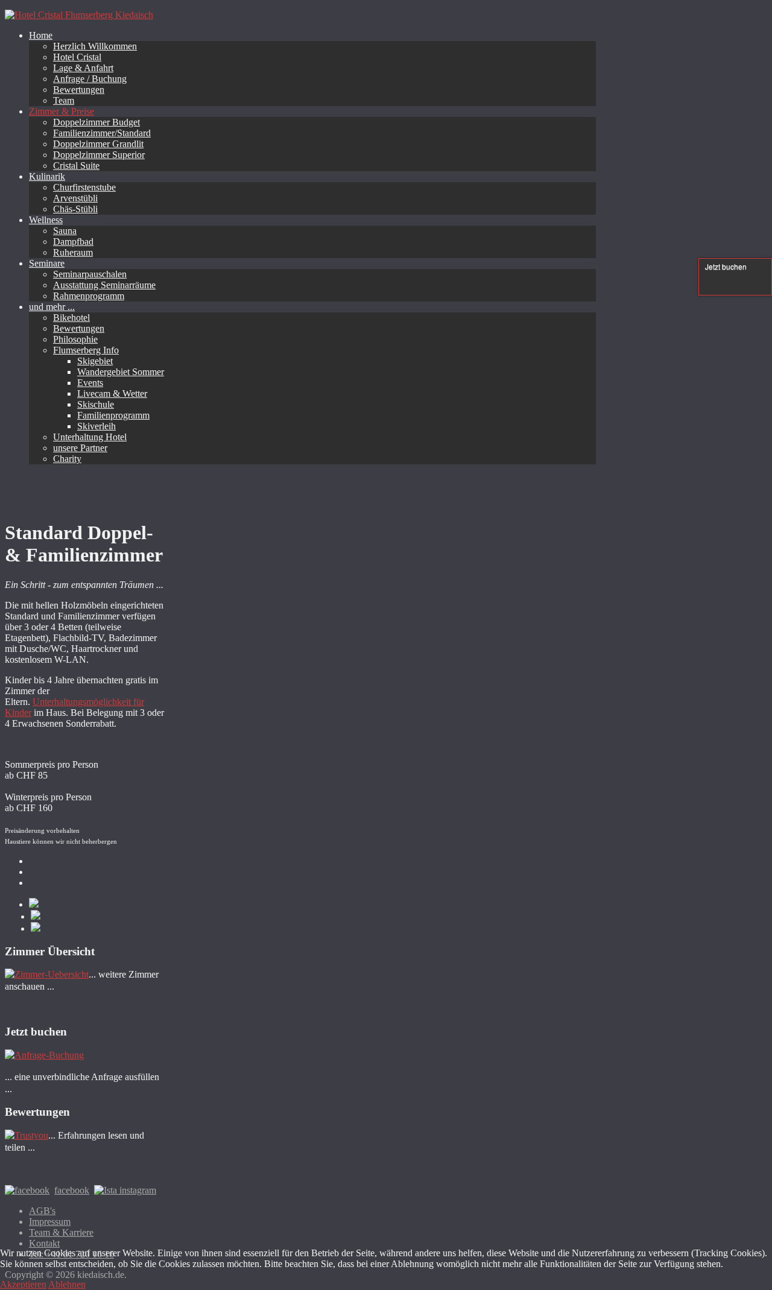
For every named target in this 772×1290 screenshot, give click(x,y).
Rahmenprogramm (88, 296)
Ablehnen (67, 1284)
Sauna (65, 231)
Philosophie (75, 339)
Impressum (50, 1221)
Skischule (95, 404)
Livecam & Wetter (112, 393)
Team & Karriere (61, 1232)
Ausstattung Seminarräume (104, 285)
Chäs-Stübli (75, 209)
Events (90, 383)
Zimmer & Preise (61, 111)
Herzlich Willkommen (95, 46)
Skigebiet (95, 361)
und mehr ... (52, 307)
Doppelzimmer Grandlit (98, 144)
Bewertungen (78, 89)
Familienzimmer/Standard (102, 133)
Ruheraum (73, 252)
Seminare (47, 263)
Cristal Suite (76, 165)
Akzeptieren (23, 1284)
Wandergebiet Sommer (120, 372)
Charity (67, 459)
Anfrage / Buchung (90, 79)
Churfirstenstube (84, 187)
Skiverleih (96, 426)
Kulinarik (47, 176)
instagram (136, 1190)
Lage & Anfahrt (83, 68)
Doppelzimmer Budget (96, 122)
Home (40, 35)
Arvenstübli (75, 198)
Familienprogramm (113, 415)
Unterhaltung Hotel (90, 437)
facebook (71, 1190)
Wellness (46, 220)
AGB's (42, 1211)
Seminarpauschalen (90, 274)
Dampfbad (73, 241)
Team (63, 100)
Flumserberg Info (86, 350)
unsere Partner (80, 448)
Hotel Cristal (77, 57)
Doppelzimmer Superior (99, 155)
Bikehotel (71, 317)
